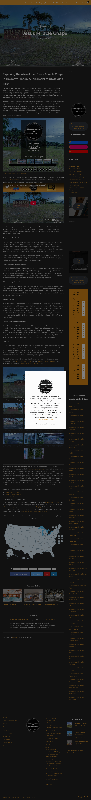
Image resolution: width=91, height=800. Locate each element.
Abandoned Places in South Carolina (76, 634)
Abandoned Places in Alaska (76, 411)
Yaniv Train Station (75, 171)
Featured (6, 730)
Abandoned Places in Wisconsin (76, 692)
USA (54, 569)
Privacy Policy (7, 743)
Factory (59, 727)
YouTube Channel (13, 180)
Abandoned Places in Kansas (76, 493)
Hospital (57, 742)
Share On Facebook (21, 574)
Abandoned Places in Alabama (76, 405)
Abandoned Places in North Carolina (76, 593)
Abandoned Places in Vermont (76, 663)
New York (57, 754)
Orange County (49, 759)
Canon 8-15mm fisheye (13, 494)
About (5, 724)
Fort (55, 730)
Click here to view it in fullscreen (14, 173)
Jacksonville (48, 747)
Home (5, 717)
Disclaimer (6, 746)
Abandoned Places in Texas (76, 651)
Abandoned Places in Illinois (76, 475)
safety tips (38, 507)
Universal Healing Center (46, 361)
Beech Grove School (81, 741)
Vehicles (55, 779)
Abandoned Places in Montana (76, 552)
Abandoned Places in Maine (76, 511)
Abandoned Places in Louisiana (76, 505)
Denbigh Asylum (51, 604)
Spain (55, 773)
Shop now (78, 207)
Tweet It (38, 574)
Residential (7, 739)
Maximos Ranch (74, 185)
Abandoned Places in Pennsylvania (76, 622)
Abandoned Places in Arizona (76, 417)
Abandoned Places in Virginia (76, 669)
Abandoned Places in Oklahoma (76, 610)
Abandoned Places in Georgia (76, 458)
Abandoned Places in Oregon (76, 616)
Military (57, 752)
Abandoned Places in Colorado (76, 434)
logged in (15, 637)
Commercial (46, 26)
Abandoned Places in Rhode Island (76, 628)
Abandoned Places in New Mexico (78, 581)
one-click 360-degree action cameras (34, 511)
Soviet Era (49, 773)
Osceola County (44, 569)
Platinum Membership (53, 763)
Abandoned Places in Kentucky (76, 499)
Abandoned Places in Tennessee (76, 646)
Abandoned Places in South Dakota (76, 640)
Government (7, 733)
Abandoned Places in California (76, 428)
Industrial (6, 736)
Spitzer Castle (73, 193)
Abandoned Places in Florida (76, 452)
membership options (36, 469)
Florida (25, 569)
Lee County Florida (51, 749)
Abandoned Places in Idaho (76, 470)
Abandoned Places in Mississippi (76, 540)
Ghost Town (49, 735)
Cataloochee (56, 723)
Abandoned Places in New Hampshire (78, 569)
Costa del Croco (74, 166)
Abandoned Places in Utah (76, 657)
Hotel (48, 745)
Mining (47, 754)
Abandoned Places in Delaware (76, 446)
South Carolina (54, 771)
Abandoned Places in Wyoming (76, 698)
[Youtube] (81, 797)
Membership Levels (10, 720)
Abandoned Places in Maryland (76, 517)
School (48, 771)
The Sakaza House (9, 604)
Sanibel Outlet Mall (81, 723)
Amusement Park (51, 718)
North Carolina (51, 756)
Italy (55, 744)
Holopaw (33, 569)
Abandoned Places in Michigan (76, 528)
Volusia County (50, 782)
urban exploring (8, 507)
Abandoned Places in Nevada (76, 563)
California (49, 723)
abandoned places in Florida (29, 363)
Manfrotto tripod (10, 497)
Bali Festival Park (75, 169)
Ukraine (59, 773)
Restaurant (49, 768)
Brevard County (51, 720)
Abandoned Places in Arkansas (76, 423)
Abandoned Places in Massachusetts (76, 522)
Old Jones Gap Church (23, 361)
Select (83, 308)
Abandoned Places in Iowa (76, 487)
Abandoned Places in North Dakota (76, 599)
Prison (55, 766)
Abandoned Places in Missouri (76, 546)
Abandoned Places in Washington (76, 675)
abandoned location (52, 502)
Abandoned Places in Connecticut (76, 440)
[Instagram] (78, 797)
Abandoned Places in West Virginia (76, 687)
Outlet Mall (58, 761)
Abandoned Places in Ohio (76, 605)
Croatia (54, 727)
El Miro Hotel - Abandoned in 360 (19, 619)
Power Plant (49, 765)
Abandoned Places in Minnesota (76, 534)
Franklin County (50, 733)
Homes (49, 741)
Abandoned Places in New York (78, 587)
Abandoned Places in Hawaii (76, 464)
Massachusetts (49, 752)
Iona (52, 744)
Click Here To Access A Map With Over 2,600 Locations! (78, 126)
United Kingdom (51, 775)
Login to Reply (50, 619)
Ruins (55, 768)
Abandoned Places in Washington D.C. (76, 681)
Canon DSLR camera (12, 492)
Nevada (52, 754)
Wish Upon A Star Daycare (78, 182)
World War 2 (49, 784)
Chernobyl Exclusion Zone (52, 725)
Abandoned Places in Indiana (76, 481)
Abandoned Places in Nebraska (76, 558)
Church (17, 569)
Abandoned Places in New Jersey (78, 575)
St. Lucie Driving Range (32, 604)
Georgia (58, 733)
